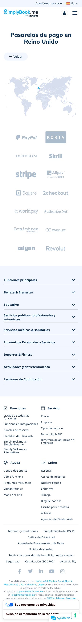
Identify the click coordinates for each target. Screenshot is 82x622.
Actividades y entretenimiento (27, 367)
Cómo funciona (13, 476)
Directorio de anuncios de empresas (57, 441)
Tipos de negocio (52, 428)
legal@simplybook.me (23, 594)
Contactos (47, 489)
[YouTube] (51, 571)
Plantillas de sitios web (18, 436)
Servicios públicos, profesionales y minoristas (29, 317)
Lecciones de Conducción (23, 379)
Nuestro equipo (51, 482)
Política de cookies (41, 549)
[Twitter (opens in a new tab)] (30, 571)
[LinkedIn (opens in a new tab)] (41, 571)
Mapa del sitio (13, 495)
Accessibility (68, 561)
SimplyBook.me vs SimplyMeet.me (15, 443)
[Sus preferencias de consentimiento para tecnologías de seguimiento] (75, 615)
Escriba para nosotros (55, 507)
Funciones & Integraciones (21, 424)
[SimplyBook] (21, 13)
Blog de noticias (51, 501)
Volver (18, 56)
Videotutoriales (13, 489)
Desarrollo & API (51, 434)
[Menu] (75, 13)
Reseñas (46, 470)
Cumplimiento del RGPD (58, 531)
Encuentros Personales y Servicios (29, 342)
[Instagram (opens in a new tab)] (62, 571)
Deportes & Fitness (18, 355)
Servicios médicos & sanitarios (27, 330)
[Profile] (64, 13)
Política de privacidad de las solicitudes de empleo (41, 555)
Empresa (46, 422)
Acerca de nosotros (53, 476)
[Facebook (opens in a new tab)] (19, 571)
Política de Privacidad (41, 537)
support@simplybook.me (30, 591)
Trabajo (46, 495)
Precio (45, 416)
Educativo (11, 305)
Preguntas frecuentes (17, 482)
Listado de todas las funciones (16, 417)
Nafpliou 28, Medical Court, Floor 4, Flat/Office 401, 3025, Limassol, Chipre (38, 583)
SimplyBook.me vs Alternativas (15, 450)
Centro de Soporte (15, 470)
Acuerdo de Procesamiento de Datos (41, 543)
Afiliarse (46, 513)
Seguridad (12, 561)
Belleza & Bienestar (18, 292)
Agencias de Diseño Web (57, 519)
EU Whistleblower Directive (61, 598)
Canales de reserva (16, 430)
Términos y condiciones (23, 531)
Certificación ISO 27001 (40, 561)
